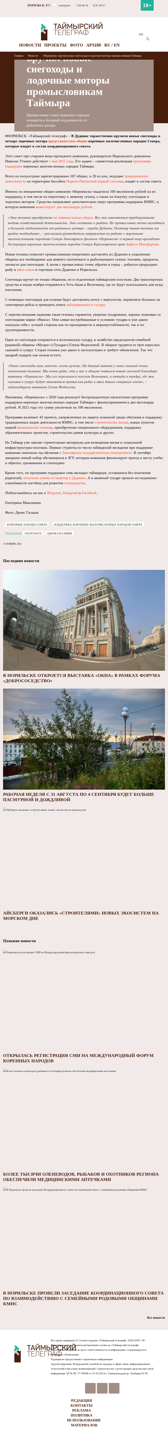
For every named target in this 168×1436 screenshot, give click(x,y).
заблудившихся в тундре (85, 305)
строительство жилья (111, 422)
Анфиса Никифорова (142, 244)
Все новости (156, 1317)
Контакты (81, 1405)
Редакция (81, 1400)
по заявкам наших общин (73, 217)
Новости (30, 45)
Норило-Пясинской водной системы (94, 181)
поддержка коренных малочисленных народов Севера (98, 524)
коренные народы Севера (27, 524)
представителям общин (67, 141)
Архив (93, 45)
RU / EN (112, 45)
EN (141, 34)
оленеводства (74, 483)
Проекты (55, 45)
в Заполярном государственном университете (95, 453)
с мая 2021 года (61, 161)
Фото (76, 45)
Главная (19, 55)
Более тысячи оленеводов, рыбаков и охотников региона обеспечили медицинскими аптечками (81, 1177)
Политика (81, 1415)
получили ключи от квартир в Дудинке (54, 478)
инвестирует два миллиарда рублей (64, 207)
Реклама (81, 1410)
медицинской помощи (34, 427)
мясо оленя (25, 270)
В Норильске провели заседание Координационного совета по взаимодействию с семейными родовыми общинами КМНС (83, 1298)
